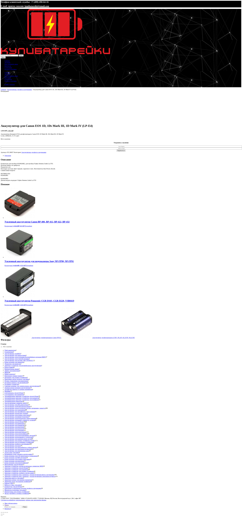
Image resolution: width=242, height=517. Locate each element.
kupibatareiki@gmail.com (37, 6)
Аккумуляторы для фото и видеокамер (19, 89)
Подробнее (28, 226)
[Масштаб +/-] (1, 512)
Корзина (8, 509)
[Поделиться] (5, 512)
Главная (7, 61)
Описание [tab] (8, 155)
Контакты (8, 66)
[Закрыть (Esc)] (7, 512)
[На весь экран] (3, 512)
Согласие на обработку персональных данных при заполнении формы (23, 500)
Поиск (21, 55)
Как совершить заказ (11, 64)
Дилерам (7, 62)
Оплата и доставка (11, 69)
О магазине (8, 67)
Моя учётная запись (11, 503)
